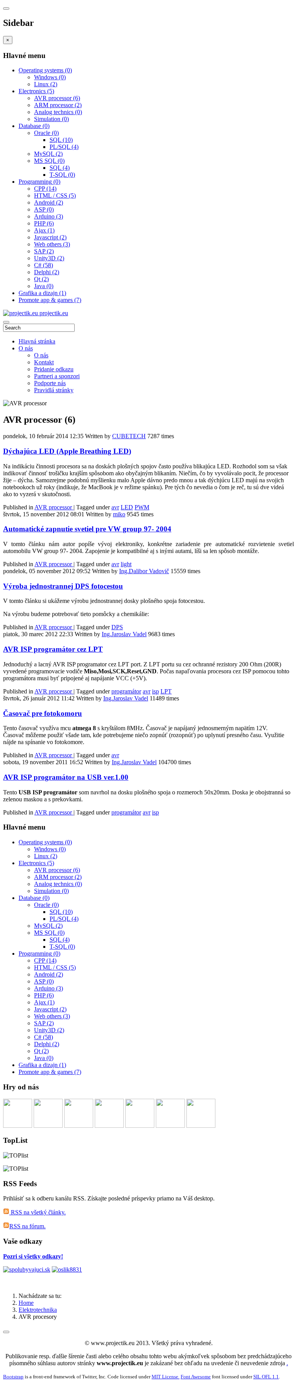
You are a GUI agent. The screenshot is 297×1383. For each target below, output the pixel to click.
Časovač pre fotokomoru (42, 713)
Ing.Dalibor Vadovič (144, 571)
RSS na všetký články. (37, 1212)
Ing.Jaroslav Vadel (124, 634)
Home (26, 1302)
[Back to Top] (6, 1332)
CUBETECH (129, 436)
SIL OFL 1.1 (266, 1377)
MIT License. (165, 1377)
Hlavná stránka (37, 341)
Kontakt (44, 362)
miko (119, 514)
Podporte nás (50, 383)
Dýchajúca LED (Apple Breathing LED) (67, 451)
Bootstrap (13, 1377)
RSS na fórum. (27, 1226)
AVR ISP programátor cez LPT (53, 649)
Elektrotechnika (38, 1309)
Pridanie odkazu (53, 369)
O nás (26, 348)
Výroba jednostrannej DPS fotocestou (63, 586)
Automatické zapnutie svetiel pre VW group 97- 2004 (87, 529)
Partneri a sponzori (57, 376)
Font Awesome (196, 1377)
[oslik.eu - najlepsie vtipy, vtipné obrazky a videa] (67, 1269)
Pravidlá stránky (53, 390)
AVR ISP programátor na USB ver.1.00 (65, 777)
